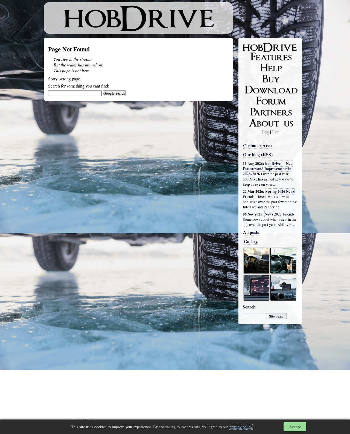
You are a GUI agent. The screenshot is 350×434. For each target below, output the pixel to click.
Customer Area (257, 145)
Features (254, 56)
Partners (254, 110)
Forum (252, 100)
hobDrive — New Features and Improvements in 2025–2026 (268, 169)
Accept (295, 426)
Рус (275, 132)
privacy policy (240, 426)
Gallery (251, 241)
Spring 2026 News (280, 191)
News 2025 (273, 214)
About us (255, 121)
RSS (267, 154)
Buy (250, 78)
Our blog (251, 154)
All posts (251, 232)
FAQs (251, 67)
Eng (265, 132)
